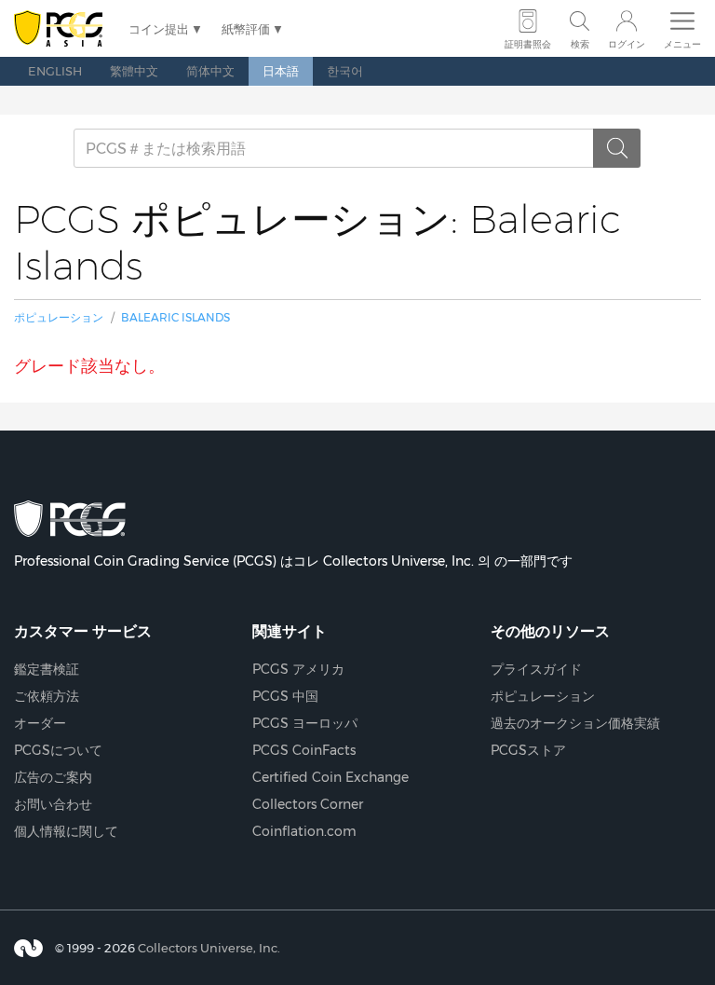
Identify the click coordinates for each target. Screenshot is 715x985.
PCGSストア (528, 750)
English (55, 70)
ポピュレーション (58, 317)
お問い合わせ (53, 804)
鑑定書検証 (46, 669)
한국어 (345, 70)
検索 (580, 44)
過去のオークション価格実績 (575, 723)
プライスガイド (536, 669)
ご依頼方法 (46, 696)
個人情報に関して (66, 831)
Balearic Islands (175, 317)
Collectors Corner (307, 804)
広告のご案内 (53, 777)
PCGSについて (58, 750)
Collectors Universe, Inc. (209, 946)
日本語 (281, 70)
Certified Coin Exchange (330, 777)
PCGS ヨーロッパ (305, 723)
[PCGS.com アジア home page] (62, 29)
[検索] (617, 148)
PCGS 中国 (285, 696)
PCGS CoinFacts (304, 750)
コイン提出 (158, 28)
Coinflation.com (304, 831)
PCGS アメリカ (298, 669)
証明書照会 (528, 44)
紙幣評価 (246, 28)
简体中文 (210, 70)
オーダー (40, 723)
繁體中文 (134, 70)
